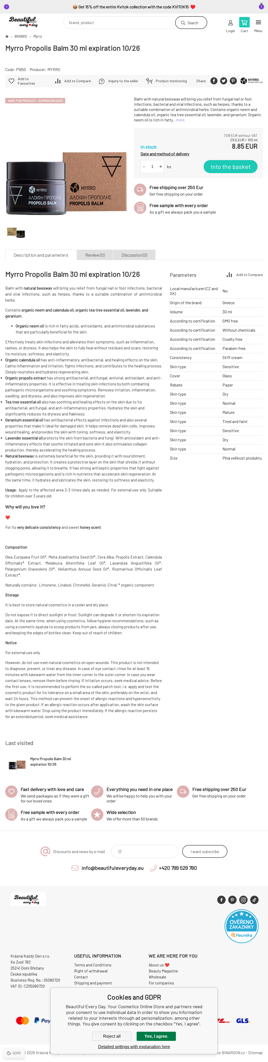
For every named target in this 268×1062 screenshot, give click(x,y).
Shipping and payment (93, 983)
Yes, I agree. (156, 1036)
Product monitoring (171, 81)
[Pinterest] (232, 900)
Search (192, 22)
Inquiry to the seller (123, 81)
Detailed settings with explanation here (134, 1047)
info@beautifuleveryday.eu (113, 868)
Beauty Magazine (163, 971)
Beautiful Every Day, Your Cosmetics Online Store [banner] (28, 21)
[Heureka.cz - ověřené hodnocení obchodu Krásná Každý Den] (242, 941)
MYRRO (53, 69)
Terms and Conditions (92, 965)
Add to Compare (77, 81)
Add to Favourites (26, 81)
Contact (81, 977)
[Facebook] (221, 900)
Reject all (112, 1036)
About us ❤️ (159, 965)
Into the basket (230, 166)
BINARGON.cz (233, 1052)
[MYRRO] (251, 81)
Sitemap (255, 1052)
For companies (161, 983)
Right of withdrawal (91, 971)
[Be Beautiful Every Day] (6, 36)
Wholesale (157, 977)
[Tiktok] (254, 900)
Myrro (38, 36)
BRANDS (21, 36)
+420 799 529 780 (178, 868)
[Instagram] (243, 900)
